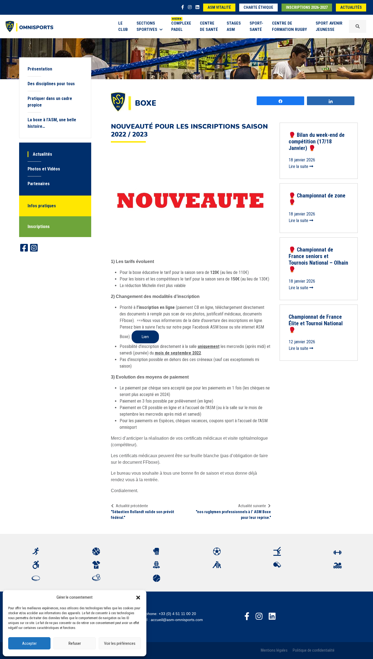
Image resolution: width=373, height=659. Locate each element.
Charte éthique (258, 7)
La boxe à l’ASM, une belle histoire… (52, 123)
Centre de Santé (209, 26)
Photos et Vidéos (44, 169)
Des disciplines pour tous (51, 83)
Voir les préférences (119, 643)
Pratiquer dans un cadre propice (50, 102)
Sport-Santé (256, 26)
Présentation (40, 69)
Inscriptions (39, 226)
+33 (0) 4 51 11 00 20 (177, 613)
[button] (138, 597)
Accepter (29, 643)
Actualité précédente (132, 506)
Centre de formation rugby (289, 26)
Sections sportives (147, 26)
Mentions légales (274, 650)
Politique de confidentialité (313, 650)
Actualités (351, 7)
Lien (145, 337)
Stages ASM (234, 26)
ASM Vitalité (219, 7)
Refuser (75, 643)
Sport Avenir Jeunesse (329, 26)
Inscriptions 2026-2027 (307, 7)
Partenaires (39, 183)
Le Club (123, 26)
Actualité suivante (252, 506)
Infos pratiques (42, 205)
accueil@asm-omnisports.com (177, 619)
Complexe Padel (181, 26)
